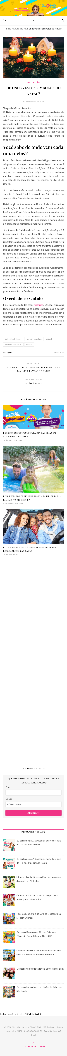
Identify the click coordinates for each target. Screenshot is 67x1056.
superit (10, 352)
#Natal (49, 339)
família (29, 344)
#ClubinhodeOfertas (13, 339)
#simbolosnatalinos (13, 344)
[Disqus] (33, 616)
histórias (38, 304)
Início (8, 28)
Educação (18, 28)
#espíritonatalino (34, 339)
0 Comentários (57, 352)
